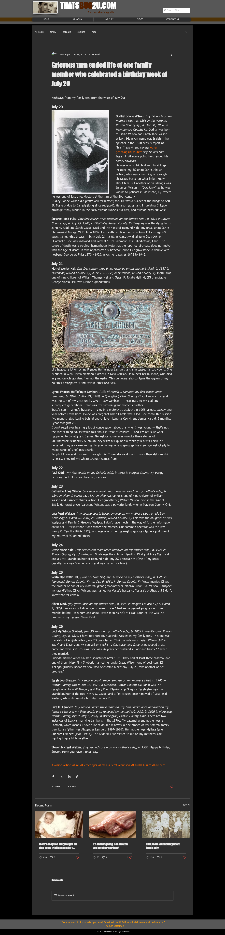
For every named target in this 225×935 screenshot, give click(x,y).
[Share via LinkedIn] (69, 776)
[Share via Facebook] (53, 776)
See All (186, 805)
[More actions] (171, 55)
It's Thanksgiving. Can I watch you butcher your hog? (110, 846)
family (53, 32)
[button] (185, 32)
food (94, 32)
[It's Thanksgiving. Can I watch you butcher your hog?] (112, 824)
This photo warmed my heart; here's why (163, 846)
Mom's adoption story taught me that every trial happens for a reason (58, 846)
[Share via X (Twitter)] (61, 776)
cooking (81, 32)
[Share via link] (77, 776)
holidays (67, 32)
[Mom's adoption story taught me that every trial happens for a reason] (59, 824)
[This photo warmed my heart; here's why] (166, 824)
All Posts (39, 32)
